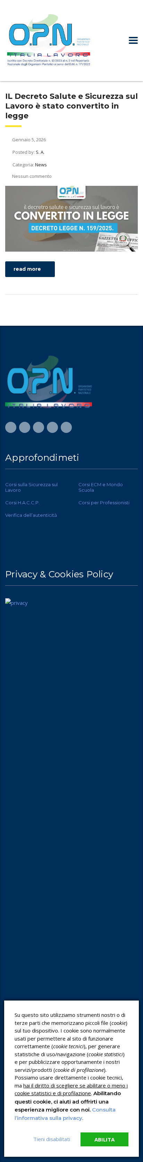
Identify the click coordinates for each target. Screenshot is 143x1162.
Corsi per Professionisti (103, 502)
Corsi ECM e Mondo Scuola (100, 487)
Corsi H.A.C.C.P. (22, 502)
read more (27, 269)
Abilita (104, 1139)
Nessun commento (32, 176)
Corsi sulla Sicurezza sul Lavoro (31, 487)
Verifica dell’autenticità (31, 515)
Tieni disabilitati (51, 1139)
